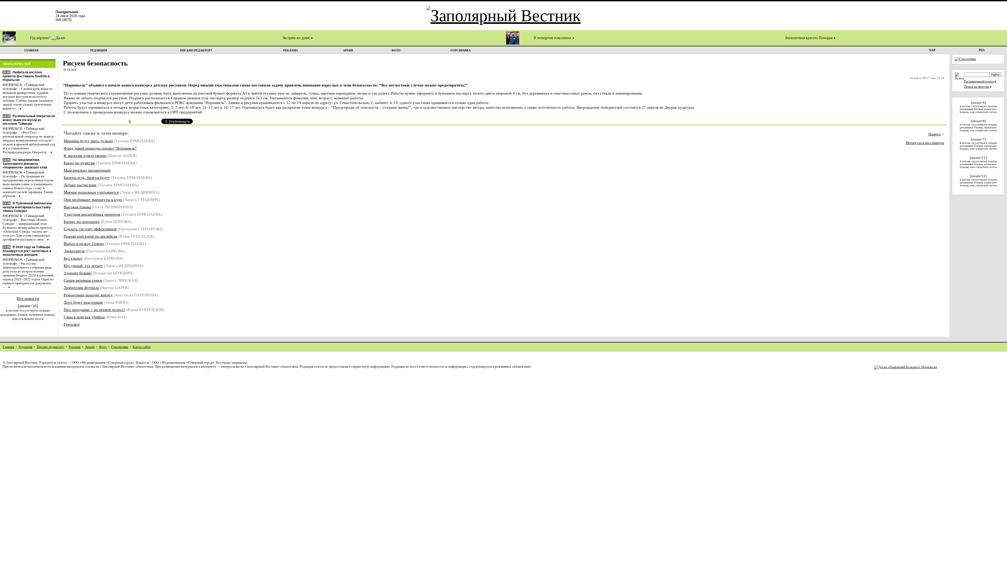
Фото (103, 347)
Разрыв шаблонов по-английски (90, 236)
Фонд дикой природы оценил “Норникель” (100, 148)
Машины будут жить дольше (88, 141)
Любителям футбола (81, 287)
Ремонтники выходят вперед (88, 295)
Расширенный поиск (979, 81)
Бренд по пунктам (79, 163)
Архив (89, 347)
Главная (8, 347)
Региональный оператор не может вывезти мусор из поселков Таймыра (29, 120)
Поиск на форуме (976, 87)
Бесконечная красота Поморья (809, 38)
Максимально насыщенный (87, 170)
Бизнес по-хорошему (82, 221)
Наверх (934, 134)
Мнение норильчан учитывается (91, 192)
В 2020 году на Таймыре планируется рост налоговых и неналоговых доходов (27, 251)
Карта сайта (142, 347)
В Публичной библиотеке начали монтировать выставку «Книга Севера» (27, 207)
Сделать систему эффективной (90, 229)
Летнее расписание (80, 185)
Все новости (28, 298)
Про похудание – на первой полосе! (94, 309)
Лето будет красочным (83, 302)
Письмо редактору (50, 347)
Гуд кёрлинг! (41, 38)
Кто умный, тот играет (83, 265)
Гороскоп (72, 324)
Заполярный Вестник (21, 362)
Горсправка (119, 347)
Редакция (25, 347)
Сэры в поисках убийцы (84, 317)
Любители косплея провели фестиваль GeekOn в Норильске (26, 76)
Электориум (74, 251)
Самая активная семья (83, 280)
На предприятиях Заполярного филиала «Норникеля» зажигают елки (25, 163)
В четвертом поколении (553, 38)
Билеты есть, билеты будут (87, 177)
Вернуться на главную (925, 142)
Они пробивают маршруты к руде (93, 199)
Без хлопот (73, 258)
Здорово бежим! (78, 273)
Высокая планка (77, 207)
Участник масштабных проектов (92, 214)
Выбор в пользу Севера (84, 243)
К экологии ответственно (85, 155)
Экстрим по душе (296, 38)
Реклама (75, 347)
